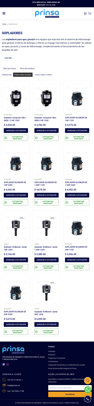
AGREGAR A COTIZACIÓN (16, 130)
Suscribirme (70, 394)
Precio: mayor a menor (43, 75)
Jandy (6, 244)
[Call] (87, 399)
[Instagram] (7, 364)
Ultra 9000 (8, 115)
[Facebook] (3, 364)
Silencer (68, 115)
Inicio (4, 24)
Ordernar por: (7, 75)
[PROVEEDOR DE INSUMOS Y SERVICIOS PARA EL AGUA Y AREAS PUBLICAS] (47, 13)
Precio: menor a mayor (22, 75)
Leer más (8, 58)
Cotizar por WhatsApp (17, 138)
